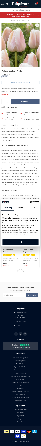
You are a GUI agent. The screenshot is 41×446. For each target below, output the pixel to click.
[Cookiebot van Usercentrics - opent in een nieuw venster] (30, 202)
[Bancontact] (23, 436)
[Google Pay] (12, 431)
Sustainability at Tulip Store (20, 397)
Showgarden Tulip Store (20, 358)
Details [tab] (20, 208)
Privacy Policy (20, 379)
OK (20, 242)
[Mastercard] (29, 431)
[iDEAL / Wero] (6, 431)
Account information (20, 410)
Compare (20, 419)
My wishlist (20, 416)
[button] (18, 270)
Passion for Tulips (20, 400)
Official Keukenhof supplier (20, 391)
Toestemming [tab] (7, 208)
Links (20, 385)
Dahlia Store (20, 388)
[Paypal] (34, 431)
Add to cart (25, 101)
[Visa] (23, 431)
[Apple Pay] (17, 431)
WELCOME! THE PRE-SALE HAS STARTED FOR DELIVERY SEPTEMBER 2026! (20, 15)
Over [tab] (33, 208)
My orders (20, 413)
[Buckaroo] (17, 436)
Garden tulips (20, 394)
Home (13, 20)
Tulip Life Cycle (20, 364)
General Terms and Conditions (20, 376)
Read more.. (5, 94)
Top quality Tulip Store (20, 367)
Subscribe (33, 295)
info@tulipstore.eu (21, 326)
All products (20, 422)
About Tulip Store (20, 361)
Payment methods (20, 373)
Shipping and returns (20, 370)
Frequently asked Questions (20, 382)
